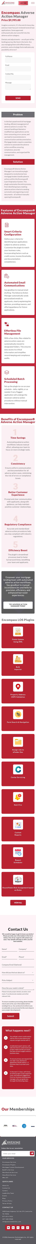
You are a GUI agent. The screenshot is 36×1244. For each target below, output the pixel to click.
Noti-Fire (18, 805)
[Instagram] (27, 1227)
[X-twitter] (22, 1227)
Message (8, 82)
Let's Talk (23, 3)
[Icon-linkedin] (13, 1227)
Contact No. (9, 74)
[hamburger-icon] (33, 3)
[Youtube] (8, 1227)
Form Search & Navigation (18, 722)
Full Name (8, 56)
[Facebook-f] (18, 1227)
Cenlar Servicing (18, 777)
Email (7, 65)
